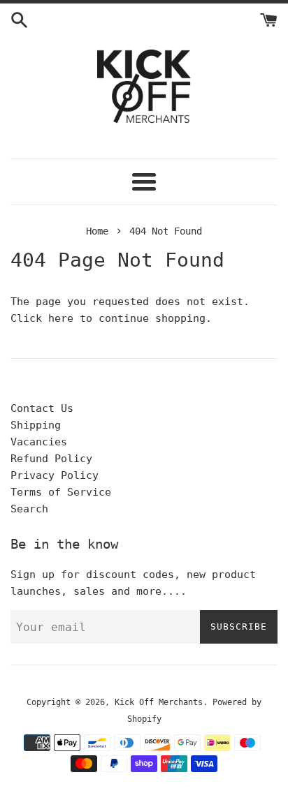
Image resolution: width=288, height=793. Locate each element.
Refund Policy (51, 458)
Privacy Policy (54, 475)
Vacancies (38, 442)
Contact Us (41, 408)
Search (29, 509)
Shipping (35, 425)
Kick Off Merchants (159, 702)
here (60, 318)
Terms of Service (60, 492)
